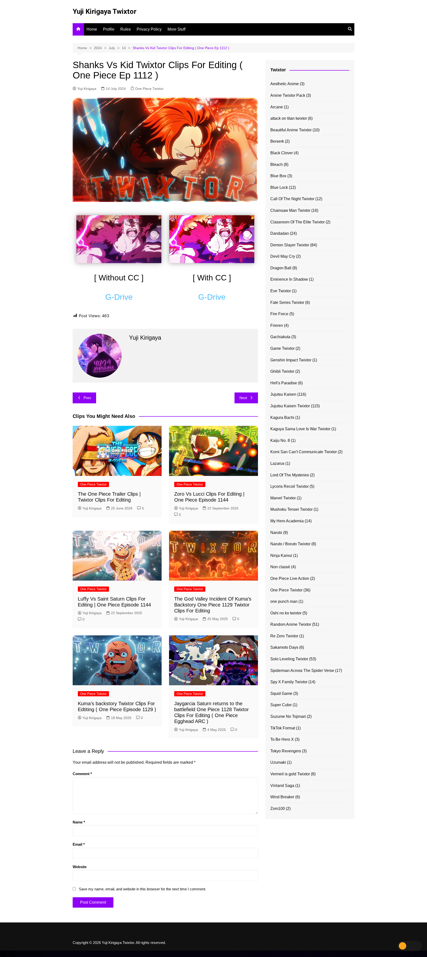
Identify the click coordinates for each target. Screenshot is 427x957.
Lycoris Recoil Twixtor (289, 486)
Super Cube (281, 705)
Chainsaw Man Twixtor (290, 210)
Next (243, 398)
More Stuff (176, 29)
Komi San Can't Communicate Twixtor (303, 452)
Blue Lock (279, 187)
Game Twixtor (282, 348)
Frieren (276, 325)
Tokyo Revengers (285, 751)
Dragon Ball (280, 268)
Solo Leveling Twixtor (289, 659)
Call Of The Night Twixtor (292, 199)
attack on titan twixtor (288, 118)
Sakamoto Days (284, 647)
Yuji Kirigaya (86, 89)
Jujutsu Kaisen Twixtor (290, 406)
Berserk (277, 141)
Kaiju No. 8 (280, 440)
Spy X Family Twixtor (288, 682)
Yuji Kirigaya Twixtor (104, 11)
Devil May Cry (282, 256)
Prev (87, 398)
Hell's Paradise (283, 383)
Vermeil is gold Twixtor (290, 774)
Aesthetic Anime (284, 84)
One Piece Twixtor (149, 89)
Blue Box (278, 176)
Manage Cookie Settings (21, 954)
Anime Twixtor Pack (287, 95)
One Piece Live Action (289, 578)
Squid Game (281, 693)
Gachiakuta (280, 337)
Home (91, 29)
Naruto (276, 532)
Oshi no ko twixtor (285, 613)
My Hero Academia (287, 521)
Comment (82, 774)
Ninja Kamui (281, 555)
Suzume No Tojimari (288, 716)
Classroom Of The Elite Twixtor (297, 222)
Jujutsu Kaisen (283, 394)
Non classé (280, 567)
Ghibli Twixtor (282, 371)
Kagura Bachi (282, 417)
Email (79, 844)
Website (79, 867)
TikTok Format (282, 728)
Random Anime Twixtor (290, 624)
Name (79, 822)
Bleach (276, 164)
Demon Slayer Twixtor (289, 245)
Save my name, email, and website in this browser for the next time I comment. (142, 889)
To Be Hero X (282, 739)
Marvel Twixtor (283, 498)
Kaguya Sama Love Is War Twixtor (300, 429)
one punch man (284, 601)
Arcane (276, 107)
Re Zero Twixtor (284, 636)
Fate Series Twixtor (287, 302)
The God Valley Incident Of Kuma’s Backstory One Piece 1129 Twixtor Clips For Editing (212, 604)
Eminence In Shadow (289, 279)
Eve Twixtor (280, 291)
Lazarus (277, 463)
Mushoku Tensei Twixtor (291, 509)
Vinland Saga (282, 785)
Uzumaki (278, 762)
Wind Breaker (282, 797)
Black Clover (281, 153)
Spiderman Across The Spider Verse (302, 670)
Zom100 (277, 808)
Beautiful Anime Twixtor (291, 130)
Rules (125, 29)
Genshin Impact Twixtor (290, 360)
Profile (108, 29)
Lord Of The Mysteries (289, 475)
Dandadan (279, 233)
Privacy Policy (149, 29)
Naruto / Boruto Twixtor (290, 544)
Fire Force (279, 314)
